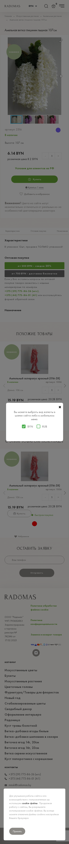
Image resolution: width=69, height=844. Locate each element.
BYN (30, 426)
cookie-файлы (30, 803)
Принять (17, 831)
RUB (44, 426)
